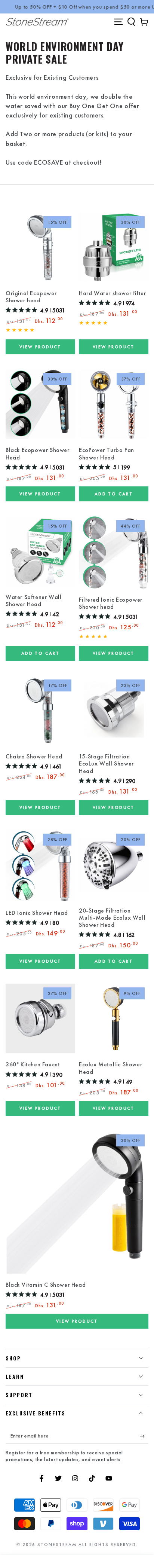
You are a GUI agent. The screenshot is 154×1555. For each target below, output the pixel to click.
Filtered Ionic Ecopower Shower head (110, 603)
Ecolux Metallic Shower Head (110, 1068)
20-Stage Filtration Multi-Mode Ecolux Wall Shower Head (112, 918)
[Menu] (118, 21)
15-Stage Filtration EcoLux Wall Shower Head (106, 764)
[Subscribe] (144, 1436)
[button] (131, 21)
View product (40, 347)
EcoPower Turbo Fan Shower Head (106, 453)
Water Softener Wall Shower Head (33, 600)
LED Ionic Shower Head (37, 913)
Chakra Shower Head (34, 756)
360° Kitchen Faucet (33, 1064)
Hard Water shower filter (112, 293)
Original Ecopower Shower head (31, 297)
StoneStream (57, 1545)
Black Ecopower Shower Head (38, 453)
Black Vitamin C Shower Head (46, 1285)
